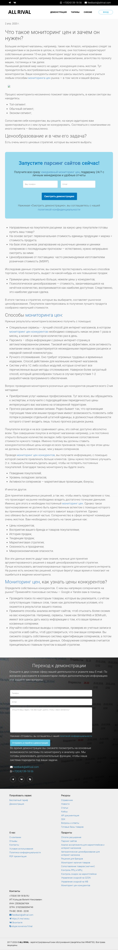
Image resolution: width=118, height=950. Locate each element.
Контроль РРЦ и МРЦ (71, 870)
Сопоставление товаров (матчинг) (78, 866)
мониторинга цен (39, 78)
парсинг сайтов (62, 163)
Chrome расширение (71, 837)
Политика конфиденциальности (25, 852)
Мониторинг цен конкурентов (75, 885)
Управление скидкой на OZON (76, 877)
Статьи (64, 808)
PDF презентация (17, 856)
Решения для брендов (72, 858)
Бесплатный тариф (18, 800)
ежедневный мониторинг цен (60, 172)
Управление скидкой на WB (74, 881)
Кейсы (64, 811)
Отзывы (13, 841)
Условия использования (21, 848)
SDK (63, 819)
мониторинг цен (72, 503)
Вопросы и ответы (70, 823)
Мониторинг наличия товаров (75, 862)
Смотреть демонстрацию (59, 196)
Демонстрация (58, 12)
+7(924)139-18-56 (72, 2)
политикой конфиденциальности (59, 209)
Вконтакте (17, 922)
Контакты (14, 845)
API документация (70, 815)
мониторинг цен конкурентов (28, 331)
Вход (106, 12)
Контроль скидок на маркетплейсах (79, 874)
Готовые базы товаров (72, 827)
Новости (65, 804)
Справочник (67, 800)
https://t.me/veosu (20, 918)
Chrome (88, 12)
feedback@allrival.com (99, 2)
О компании (15, 837)
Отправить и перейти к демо (30, 743)
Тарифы (75, 12)
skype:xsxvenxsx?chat (22, 926)
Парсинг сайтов (69, 841)
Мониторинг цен (22, 582)
